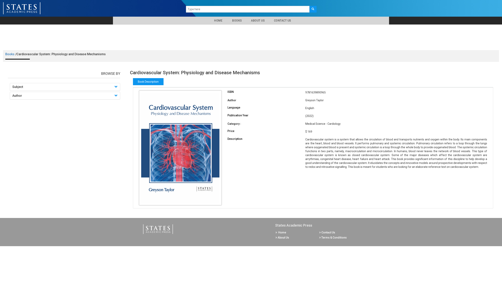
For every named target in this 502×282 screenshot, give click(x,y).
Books (236, 20)
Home (217, 20)
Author (17, 96)
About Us (257, 20)
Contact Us (282, 20)
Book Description (148, 81)
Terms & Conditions (334, 237)
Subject (17, 87)
